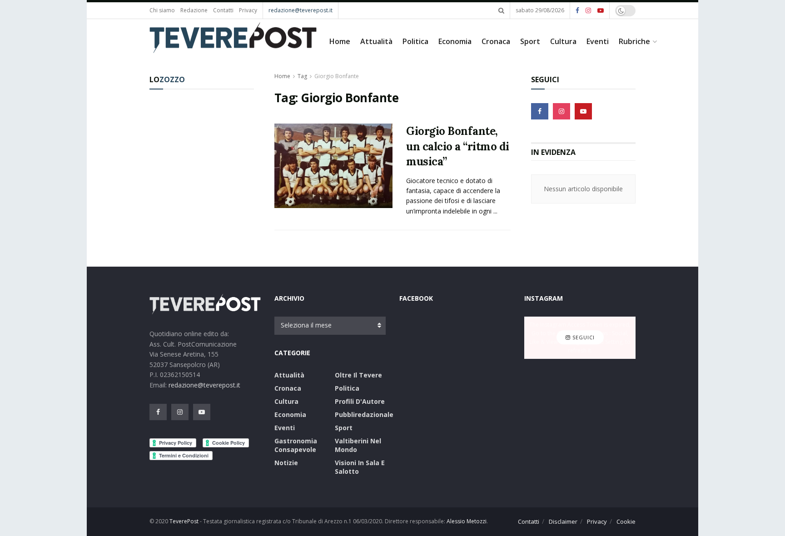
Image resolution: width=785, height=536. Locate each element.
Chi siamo (162, 10)
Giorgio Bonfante (336, 76)
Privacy (248, 10)
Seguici (583, 337)
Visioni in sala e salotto (360, 467)
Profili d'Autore (360, 401)
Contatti (223, 10)
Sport (530, 41)
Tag (302, 76)
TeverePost (184, 521)
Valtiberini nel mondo (358, 445)
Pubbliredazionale (364, 414)
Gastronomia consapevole (295, 445)
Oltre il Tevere (358, 375)
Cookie (626, 521)
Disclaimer (563, 521)
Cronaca (496, 41)
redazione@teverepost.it (300, 10)
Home (339, 41)
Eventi (597, 41)
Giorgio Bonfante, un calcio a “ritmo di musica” (457, 146)
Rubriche (634, 41)
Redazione (194, 10)
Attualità (376, 41)
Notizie (286, 462)
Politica (415, 41)
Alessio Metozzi (467, 521)
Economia (455, 41)
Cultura (563, 41)
